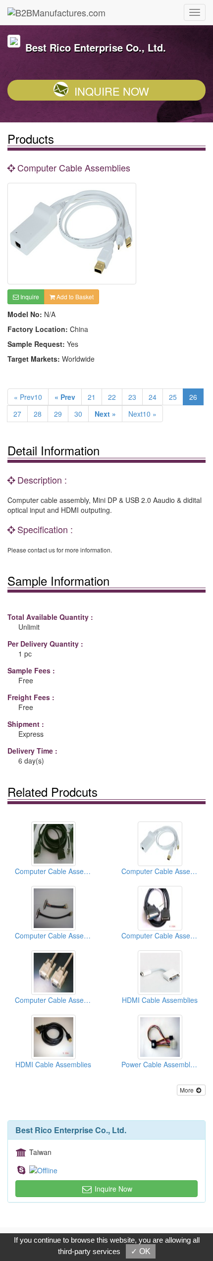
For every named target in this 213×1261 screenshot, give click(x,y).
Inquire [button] (29, 296)
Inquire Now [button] (112, 1189)
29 (58, 414)
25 (173, 397)
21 (92, 397)
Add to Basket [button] (74, 296)
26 (193, 397)
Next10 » (142, 414)
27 (17, 414)
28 (38, 414)
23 (132, 397)
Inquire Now (111, 91)
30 (78, 414)
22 (112, 397)
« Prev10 (28, 397)
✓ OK (141, 1251)
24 (153, 397)
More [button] (187, 1090)
